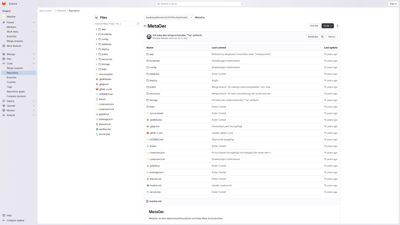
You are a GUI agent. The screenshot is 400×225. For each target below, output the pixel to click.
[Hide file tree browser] (96, 17)
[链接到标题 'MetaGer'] (166, 212)
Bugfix (215, 80)
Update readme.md (222, 185)
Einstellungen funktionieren (226, 60)
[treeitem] (118, 29)
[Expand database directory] (96, 44)
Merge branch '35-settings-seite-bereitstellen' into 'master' (242, 87)
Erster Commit (219, 73)
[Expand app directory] (96, 29)
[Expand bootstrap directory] (96, 34)
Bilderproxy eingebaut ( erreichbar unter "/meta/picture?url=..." (242, 54)
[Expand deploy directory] (96, 49)
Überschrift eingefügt (223, 139)
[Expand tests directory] (96, 69)
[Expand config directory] (96, 39)
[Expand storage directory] (96, 64)
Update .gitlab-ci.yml (222, 133)
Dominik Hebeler (160, 38)
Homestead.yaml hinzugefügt (227, 126)
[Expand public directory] (96, 54)
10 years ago (331, 54)
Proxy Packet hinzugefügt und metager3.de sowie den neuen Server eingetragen (242, 152)
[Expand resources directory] (96, 59)
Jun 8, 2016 (183, 38)
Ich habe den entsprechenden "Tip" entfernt (177, 35)
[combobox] (117, 23)
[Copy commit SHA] (322, 36)
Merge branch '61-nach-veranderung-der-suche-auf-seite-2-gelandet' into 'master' (242, 93)
